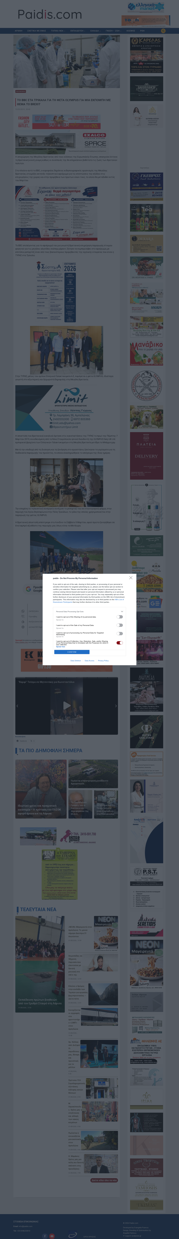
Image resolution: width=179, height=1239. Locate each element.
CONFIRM (71, 652)
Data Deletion (76, 661)
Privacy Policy (103, 661)
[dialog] (89, 619)
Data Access (89, 661)
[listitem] (89, 611)
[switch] (120, 616)
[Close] (131, 578)
